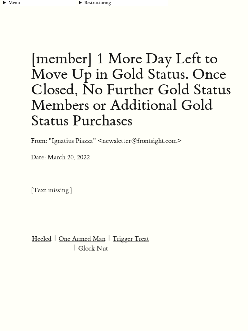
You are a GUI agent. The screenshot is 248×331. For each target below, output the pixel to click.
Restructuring (97, 3)
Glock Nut (93, 248)
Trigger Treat (130, 239)
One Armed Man (82, 239)
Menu (14, 3)
